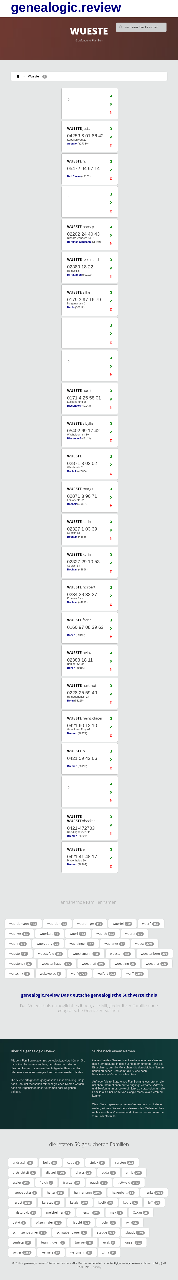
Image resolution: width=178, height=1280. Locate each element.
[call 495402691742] (110, 424)
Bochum (72, 536)
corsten (124, 1162)
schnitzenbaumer (29, 1232)
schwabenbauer (71, 1232)
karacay (50, 1202)
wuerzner (114, 944)
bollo (49, 1162)
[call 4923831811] (110, 654)
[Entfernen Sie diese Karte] (110, 114)
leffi (153, 1202)
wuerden (56, 924)
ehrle (133, 1172)
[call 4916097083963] (110, 621)
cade (72, 1162)
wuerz (17, 944)
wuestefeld (49, 953)
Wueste (33, 76)
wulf (78, 973)
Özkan (140, 1212)
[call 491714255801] (110, 392)
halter (55, 1192)
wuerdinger (89, 924)
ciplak (97, 1162)
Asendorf (73, 143)
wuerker (18, 934)
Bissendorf (74, 405)
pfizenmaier (48, 1222)
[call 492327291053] (110, 555)
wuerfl (150, 924)
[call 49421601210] (110, 719)
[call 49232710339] (110, 523)
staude (105, 1232)
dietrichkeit (24, 1172)
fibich (46, 1182)
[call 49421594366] (110, 752)
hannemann (87, 1192)
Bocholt (72, 471)
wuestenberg (154, 953)
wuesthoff (92, 963)
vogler (21, 1252)
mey (115, 1212)
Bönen (71, 635)
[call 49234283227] (110, 588)
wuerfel (122, 924)
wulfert (106, 973)
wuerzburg (47, 944)
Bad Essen (74, 176)
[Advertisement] (36, 114)
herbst (22, 1202)
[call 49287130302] (110, 457)
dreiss (83, 1172)
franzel (71, 1182)
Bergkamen (74, 274)
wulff (134, 973)
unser (133, 1242)
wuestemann (86, 953)
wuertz (133, 934)
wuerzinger (81, 944)
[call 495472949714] (110, 162)
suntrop (21, 1242)
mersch (89, 1212)
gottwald (128, 1182)
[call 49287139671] (110, 490)
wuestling (124, 963)
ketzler (78, 1202)
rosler (107, 1222)
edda (108, 1172)
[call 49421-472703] (110, 817)
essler (20, 1182)
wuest (143, 944)
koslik (105, 1202)
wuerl (77, 934)
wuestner (156, 963)
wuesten (119, 953)
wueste (18, 953)
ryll (131, 1222)
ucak (108, 1242)
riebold (80, 1222)
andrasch (22, 1162)
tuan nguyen (52, 1242)
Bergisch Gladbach (79, 241)
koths (130, 1202)
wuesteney (19, 963)
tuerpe (83, 1242)
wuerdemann (22, 924)
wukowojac (50, 973)
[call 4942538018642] (110, 129)
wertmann (80, 1252)
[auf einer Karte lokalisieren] (110, 105)
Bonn (70, 700)
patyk (18, 1222)
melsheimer (57, 1212)
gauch (98, 1182)
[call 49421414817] (110, 850)
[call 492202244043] (110, 228)
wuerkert (49, 934)
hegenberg (122, 1192)
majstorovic (24, 1212)
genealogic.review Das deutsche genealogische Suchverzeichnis (89, 995)
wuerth (105, 934)
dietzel (55, 1172)
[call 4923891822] (110, 260)
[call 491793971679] (110, 293)
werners (50, 1252)
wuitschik (18, 973)
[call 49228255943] (110, 686)
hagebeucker (24, 1192)
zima (108, 1252)
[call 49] (110, 97)
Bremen (72, 733)
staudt (134, 1232)
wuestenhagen (56, 963)
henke (153, 1192)
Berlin (70, 307)
